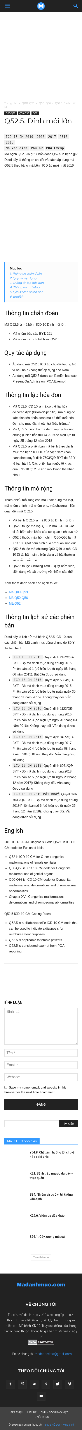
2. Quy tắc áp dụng (23, 278)
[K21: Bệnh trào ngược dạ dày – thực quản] (15, 1179)
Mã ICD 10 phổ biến (22, 1141)
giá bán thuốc (53, 1331)
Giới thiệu (16, 1412)
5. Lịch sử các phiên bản (26, 292)
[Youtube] (41, 1396)
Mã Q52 (15, 603)
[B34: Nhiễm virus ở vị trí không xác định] (15, 1200)
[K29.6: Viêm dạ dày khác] (15, 1221)
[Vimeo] (69, 1384)
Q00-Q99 (28, 103)
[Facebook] (10, 1384)
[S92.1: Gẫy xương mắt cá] (15, 1242)
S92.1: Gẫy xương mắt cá (47, 1236)
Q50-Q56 (45, 103)
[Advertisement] (41, 55)
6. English (16, 296)
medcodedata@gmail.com (53, 1354)
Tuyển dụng (41, 1417)
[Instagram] (22, 1384)
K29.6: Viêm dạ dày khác (47, 1215)
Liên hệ (32, 1412)
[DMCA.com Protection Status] (41, 1344)
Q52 (35, 113)
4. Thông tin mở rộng (25, 287)
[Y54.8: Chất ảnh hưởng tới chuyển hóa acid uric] (15, 1158)
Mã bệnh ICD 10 (29, 1326)
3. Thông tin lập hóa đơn (27, 282)
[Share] (46, 1384)
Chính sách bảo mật (54, 1412)
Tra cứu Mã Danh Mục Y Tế (58, 1424)
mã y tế (25, 1320)
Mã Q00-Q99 (18, 592)
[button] (76, 6)
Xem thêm (39, 1257)
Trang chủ (10, 103)
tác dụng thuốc (19, 1331)
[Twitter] (57, 1384)
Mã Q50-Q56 (18, 598)
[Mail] (34, 1384)
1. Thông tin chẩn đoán (26, 273)
